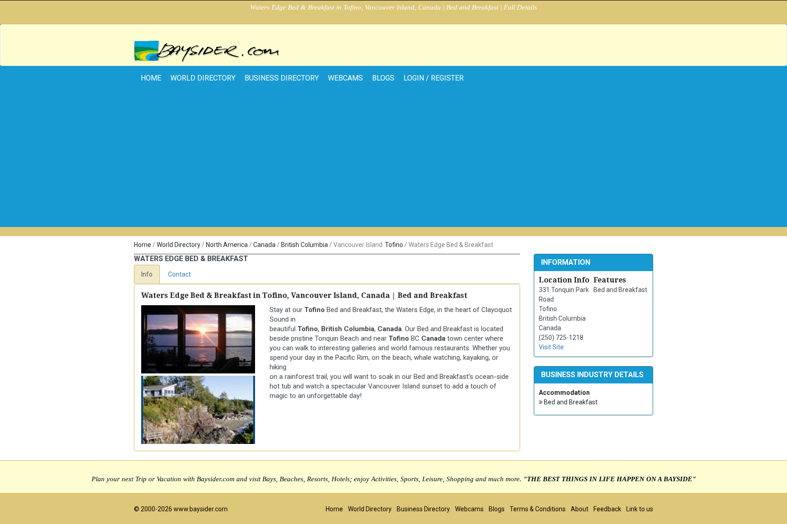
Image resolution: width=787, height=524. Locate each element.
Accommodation (564, 392)
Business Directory (282, 78)
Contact (179, 274)
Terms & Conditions (538, 509)
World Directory (202, 78)
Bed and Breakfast (570, 402)
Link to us (639, 509)
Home (142, 244)
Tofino (394, 244)
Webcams (345, 78)
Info (147, 274)
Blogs (383, 78)
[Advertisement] (393, 163)
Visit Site (551, 347)
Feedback (607, 509)
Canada (264, 244)
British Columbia (304, 244)
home (151, 78)
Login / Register (434, 78)
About (579, 509)
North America (227, 244)
